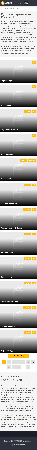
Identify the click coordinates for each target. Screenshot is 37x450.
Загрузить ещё (19, 356)
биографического (7, 395)
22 (28, 367)
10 (18, 367)
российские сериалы (8, 417)
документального (25, 393)
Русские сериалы (6, 8)
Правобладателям (18, 445)
